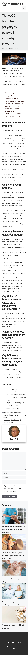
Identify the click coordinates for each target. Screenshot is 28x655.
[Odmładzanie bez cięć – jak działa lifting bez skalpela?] (14, 568)
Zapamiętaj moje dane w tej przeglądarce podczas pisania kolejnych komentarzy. (12, 488)
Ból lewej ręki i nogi (11, 389)
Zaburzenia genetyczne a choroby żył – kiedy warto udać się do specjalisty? (13, 529)
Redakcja (18, 642)
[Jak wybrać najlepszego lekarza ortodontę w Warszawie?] (14, 592)
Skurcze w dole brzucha (13, 392)
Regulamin (10, 642)
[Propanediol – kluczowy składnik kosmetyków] (14, 615)
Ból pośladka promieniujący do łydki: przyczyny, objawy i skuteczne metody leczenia (15, 405)
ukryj (12, 93)
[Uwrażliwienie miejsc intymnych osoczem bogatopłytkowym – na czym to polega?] (14, 542)
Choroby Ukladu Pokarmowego (13, 412)
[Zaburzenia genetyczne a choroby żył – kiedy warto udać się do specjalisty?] (14, 516)
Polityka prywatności (11, 639)
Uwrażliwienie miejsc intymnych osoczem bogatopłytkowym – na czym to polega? (13, 556)
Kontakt (21, 639)
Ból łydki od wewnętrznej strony (15, 394)
